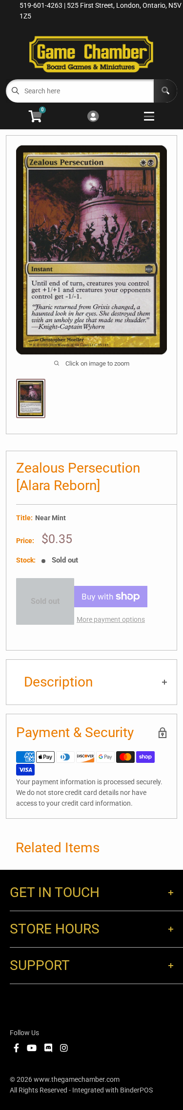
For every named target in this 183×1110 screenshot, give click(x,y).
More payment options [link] (111, 619)
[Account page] (93, 116)
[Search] (165, 91)
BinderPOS (136, 1090)
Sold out (45, 601)
